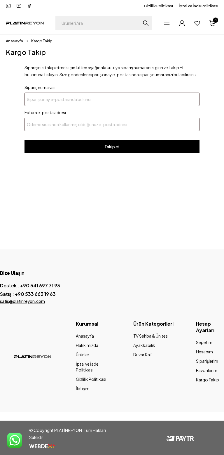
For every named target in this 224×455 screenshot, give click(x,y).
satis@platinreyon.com (22, 301)
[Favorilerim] (197, 23)
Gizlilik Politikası (158, 6)
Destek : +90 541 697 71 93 (30, 285)
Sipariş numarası (39, 87)
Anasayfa (14, 41)
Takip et (112, 146)
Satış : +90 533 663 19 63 (28, 294)
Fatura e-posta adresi (45, 112)
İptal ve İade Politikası (198, 6)
